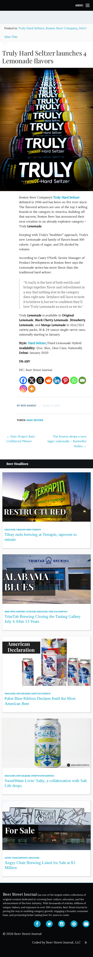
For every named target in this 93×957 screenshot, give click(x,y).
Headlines (10, 529)
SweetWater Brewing (42, 776)
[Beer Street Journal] (46, 5)
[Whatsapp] (74, 380)
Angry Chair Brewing (16, 858)
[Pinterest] (65, 380)
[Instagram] (23, 389)
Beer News (10, 611)
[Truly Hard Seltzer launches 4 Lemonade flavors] (46, 131)
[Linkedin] (57, 380)
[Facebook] (23, 380)
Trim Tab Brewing (57, 611)
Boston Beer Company (61, 28)
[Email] (82, 380)
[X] (31, 380)
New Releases (23, 693)
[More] (31, 389)
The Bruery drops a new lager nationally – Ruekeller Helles (67, 441)
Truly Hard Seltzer (31, 28)
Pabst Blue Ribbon (41, 693)
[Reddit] (48, 380)
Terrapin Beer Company (28, 529)
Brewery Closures (26, 611)
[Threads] (40, 380)
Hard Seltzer (34, 420)
